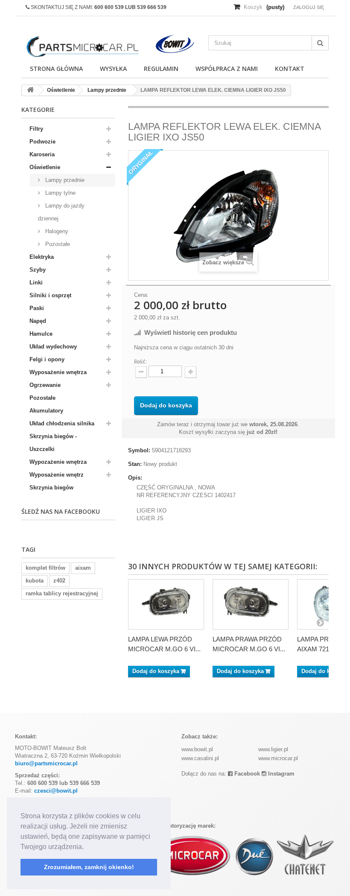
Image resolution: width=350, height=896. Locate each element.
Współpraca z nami (226, 68)
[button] (86, 847)
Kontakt (289, 68)
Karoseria (42, 154)
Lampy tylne (60, 193)
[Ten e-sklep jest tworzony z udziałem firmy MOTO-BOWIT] (175, 44)
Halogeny (56, 231)
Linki (36, 282)
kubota (35, 580)
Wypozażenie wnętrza (58, 462)
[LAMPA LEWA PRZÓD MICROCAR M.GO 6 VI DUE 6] (166, 604)
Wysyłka (113, 68)
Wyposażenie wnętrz (56, 474)
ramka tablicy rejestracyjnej (62, 593)
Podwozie (42, 141)
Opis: (135, 477)
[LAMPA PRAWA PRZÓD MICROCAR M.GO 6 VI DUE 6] (251, 604)
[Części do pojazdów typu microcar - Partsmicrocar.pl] (81, 46)
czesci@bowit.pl (56, 791)
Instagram (280, 773)
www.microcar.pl (278, 758)
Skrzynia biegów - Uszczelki (53, 442)
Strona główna (56, 68)
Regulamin (161, 68)
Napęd (37, 321)
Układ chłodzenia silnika (61, 423)
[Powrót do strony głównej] (30, 90)
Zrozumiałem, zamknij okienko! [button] (89, 867)
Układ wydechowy (53, 346)
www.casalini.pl (200, 758)
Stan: (135, 464)
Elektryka (41, 257)
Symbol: (139, 450)
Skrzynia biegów (51, 487)
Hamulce (40, 334)
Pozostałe (57, 244)
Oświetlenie (44, 167)
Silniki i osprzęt (50, 295)
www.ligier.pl (273, 749)
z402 (59, 580)
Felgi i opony (46, 359)
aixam (83, 568)
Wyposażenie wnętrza (58, 372)
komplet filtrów (45, 568)
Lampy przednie (64, 180)
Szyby (37, 269)
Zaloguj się (308, 7)
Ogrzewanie (45, 385)
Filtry (36, 129)
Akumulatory (46, 410)
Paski (36, 308)
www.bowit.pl (197, 749)
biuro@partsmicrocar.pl (46, 763)
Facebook (246, 773)
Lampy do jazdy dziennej (61, 212)
